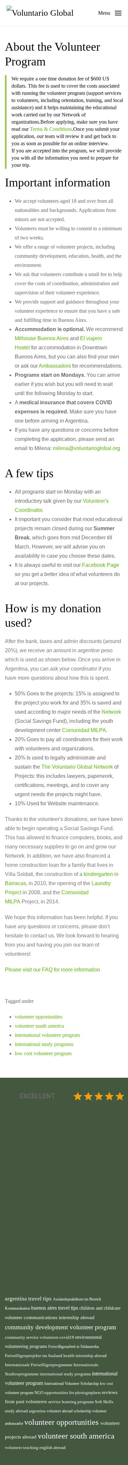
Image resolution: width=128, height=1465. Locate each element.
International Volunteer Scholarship (72, 1383)
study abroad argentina (26, 1410)
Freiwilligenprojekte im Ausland (34, 1355)
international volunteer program (47, 1035)
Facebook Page (100, 565)
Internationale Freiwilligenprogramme (39, 1365)
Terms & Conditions (51, 129)
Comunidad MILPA (84, 730)
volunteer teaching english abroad (35, 1447)
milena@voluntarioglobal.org (86, 448)
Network (111, 712)
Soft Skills (104, 1402)
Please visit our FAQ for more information (52, 969)
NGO (39, 1392)
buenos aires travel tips (55, 1308)
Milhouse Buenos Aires (42, 338)
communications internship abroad (59, 1317)
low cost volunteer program (43, 1053)
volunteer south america (39, 1026)
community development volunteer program (60, 1327)
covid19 (67, 1337)
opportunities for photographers (73, 1392)
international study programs (44, 1044)
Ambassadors (55, 366)
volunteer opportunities (38, 1017)
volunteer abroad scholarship (69, 1411)
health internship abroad (85, 1355)
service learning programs (71, 1401)
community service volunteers (32, 1337)
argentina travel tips (29, 1298)
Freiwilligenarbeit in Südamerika (73, 1346)
